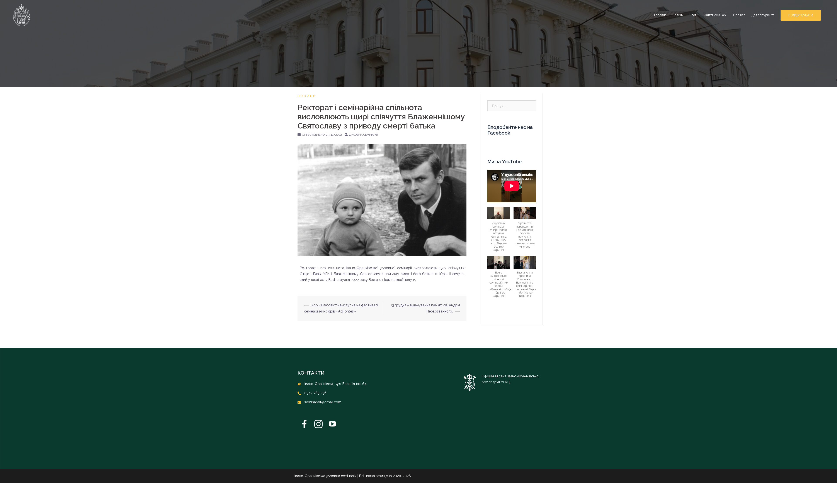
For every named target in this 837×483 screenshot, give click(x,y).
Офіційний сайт (494, 376)
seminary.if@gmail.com (322, 402)
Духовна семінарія (363, 134)
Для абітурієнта (762, 15)
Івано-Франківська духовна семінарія (325, 476)
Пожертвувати (800, 15)
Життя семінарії (715, 15)
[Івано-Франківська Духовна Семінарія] (21, 15)
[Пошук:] (511, 105)
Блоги (694, 15)
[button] (499, 231)
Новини (678, 15)
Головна (660, 15)
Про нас (739, 15)
